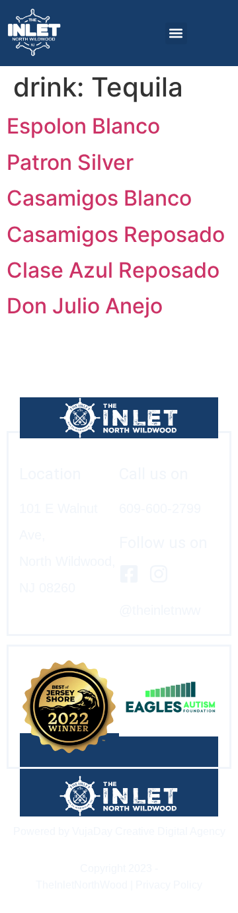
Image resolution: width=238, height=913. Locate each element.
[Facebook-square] (129, 574)
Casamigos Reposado (116, 234)
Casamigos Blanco (99, 198)
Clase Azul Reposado (113, 270)
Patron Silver (70, 162)
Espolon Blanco (83, 126)
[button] (176, 33)
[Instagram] (159, 574)
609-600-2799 (160, 508)
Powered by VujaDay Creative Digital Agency (119, 831)
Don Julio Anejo (85, 306)
